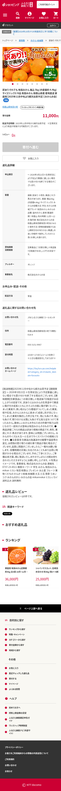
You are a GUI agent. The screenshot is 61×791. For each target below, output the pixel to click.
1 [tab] (13, 84)
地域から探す (14, 650)
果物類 (22, 40)
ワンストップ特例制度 (18, 725)
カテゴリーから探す (17, 639)
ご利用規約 (9, 759)
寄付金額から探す (16, 645)
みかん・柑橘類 (37, 40)
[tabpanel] (30, 64)
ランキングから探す (17, 629)
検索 (18, 17)
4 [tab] (27, 84)
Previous (4, 64)
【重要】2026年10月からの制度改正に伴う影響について (35, 33)
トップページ (7, 40)
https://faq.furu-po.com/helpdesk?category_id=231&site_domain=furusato (42, 372)
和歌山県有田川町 (10, 106)
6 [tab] (37, 84)
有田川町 (7, 513)
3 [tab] (22, 84)
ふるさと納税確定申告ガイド (19, 719)
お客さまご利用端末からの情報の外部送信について (26, 753)
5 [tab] (32, 84)
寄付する (12, 678)
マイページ (29, 17)
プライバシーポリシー (14, 747)
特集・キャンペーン (17, 634)
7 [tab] (42, 84)
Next (56, 64)
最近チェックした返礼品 (19, 673)
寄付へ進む (30, 147)
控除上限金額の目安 (18, 713)
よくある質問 (14, 689)
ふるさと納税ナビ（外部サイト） (19, 732)
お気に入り (43, 17)
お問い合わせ (10, 765)
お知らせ (8, 771)
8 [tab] (47, 84)
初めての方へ (14, 707)
